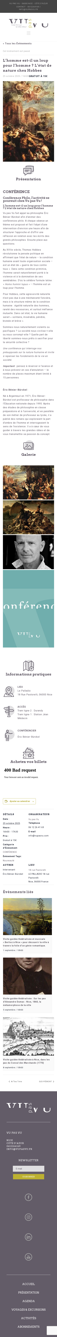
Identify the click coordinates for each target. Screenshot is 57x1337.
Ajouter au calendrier (20, 801)
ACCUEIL (28, 1284)
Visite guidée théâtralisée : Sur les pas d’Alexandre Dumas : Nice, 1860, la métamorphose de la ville (24, 1001)
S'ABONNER (29, 1176)
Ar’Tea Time (16, 1082)
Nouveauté (8, 860)
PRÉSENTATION (28, 1292)
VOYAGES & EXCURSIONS (29, 1309)
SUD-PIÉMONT (45, 1082)
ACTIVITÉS (28, 1318)
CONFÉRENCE (10, 852)
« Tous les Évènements (17, 43)
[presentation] (27, 916)
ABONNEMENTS (28, 1326)
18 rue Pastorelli (37, 870)
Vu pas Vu (33, 819)
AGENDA (28, 1301)
